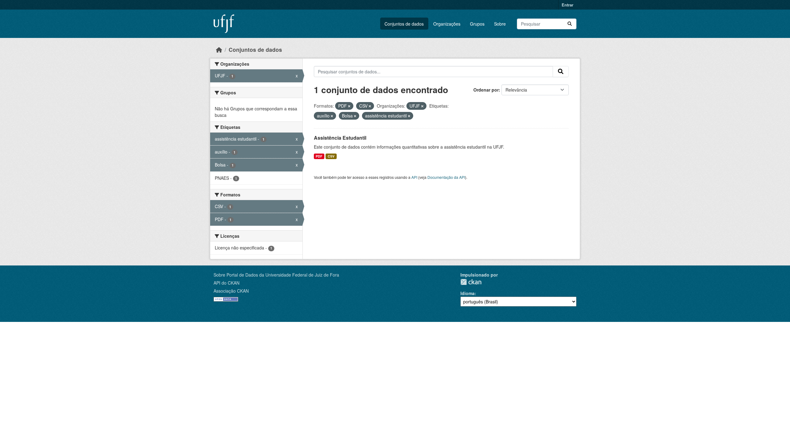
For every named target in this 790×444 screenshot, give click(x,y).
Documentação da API (446, 177)
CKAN (470, 282)
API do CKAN (226, 283)
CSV (331, 156)
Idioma (467, 293)
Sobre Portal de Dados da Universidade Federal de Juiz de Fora (276, 275)
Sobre (500, 24)
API (414, 177)
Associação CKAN (231, 291)
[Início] (219, 49)
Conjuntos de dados (404, 24)
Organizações (446, 24)
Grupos (477, 24)
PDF (319, 156)
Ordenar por (486, 90)
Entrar (567, 5)
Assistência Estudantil (340, 137)
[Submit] (569, 23)
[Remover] (349, 106)
